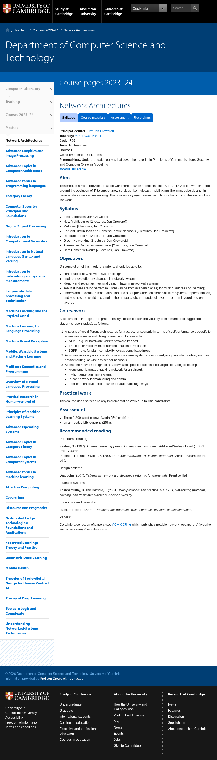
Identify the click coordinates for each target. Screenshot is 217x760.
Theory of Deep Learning (26, 598)
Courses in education (75, 739)
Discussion (176, 716)
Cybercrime (15, 497)
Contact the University (21, 713)
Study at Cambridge (64, 11)
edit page (76, 678)
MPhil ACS (82, 136)
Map (117, 721)
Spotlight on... (178, 723)
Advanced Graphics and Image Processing (24, 153)
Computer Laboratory (7, 30)
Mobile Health (17, 568)
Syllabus (68, 118)
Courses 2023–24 (45, 30)
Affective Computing (22, 487)
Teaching (21, 30)
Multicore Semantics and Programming (26, 369)
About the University (88, 11)
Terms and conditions (20, 727)
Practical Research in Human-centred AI (22, 399)
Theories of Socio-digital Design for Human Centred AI (27, 583)
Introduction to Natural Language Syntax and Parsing (24, 256)
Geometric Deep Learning (26, 557)
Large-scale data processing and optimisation (19, 296)
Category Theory (19, 196)
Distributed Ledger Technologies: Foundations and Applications (21, 525)
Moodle (65, 169)
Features (174, 710)
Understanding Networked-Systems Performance (22, 628)
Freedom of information (22, 722)
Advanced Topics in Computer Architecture (24, 168)
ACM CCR (119, 524)
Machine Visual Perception (27, 341)
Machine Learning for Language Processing (23, 328)
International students (75, 716)
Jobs (117, 739)
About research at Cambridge (189, 729)
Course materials (93, 118)
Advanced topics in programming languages (26, 183)
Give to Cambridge (127, 746)
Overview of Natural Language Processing (23, 384)
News (118, 727)
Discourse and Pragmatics (26, 507)
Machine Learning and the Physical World (26, 313)
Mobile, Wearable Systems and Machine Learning (27, 354)
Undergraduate (71, 704)
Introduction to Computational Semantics (26, 239)
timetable (79, 169)
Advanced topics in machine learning (21, 474)
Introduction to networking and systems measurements (25, 276)
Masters (12, 127)
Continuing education (75, 723)
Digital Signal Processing (26, 226)
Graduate (66, 710)
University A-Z (15, 708)
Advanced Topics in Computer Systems (21, 459)
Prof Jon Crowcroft (100, 131)
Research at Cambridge (113, 11)
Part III (96, 136)
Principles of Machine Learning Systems (23, 414)
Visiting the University (129, 715)
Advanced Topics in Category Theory (21, 444)
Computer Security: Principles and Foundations (21, 211)
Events (119, 733)
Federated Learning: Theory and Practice (22, 545)
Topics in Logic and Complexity (21, 611)
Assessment (119, 118)
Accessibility (14, 718)
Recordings (142, 118)
